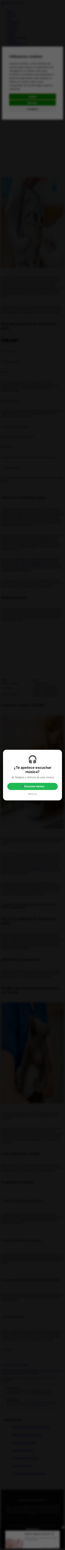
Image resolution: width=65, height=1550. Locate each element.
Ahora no (32, 794)
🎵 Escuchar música (32, 786)
